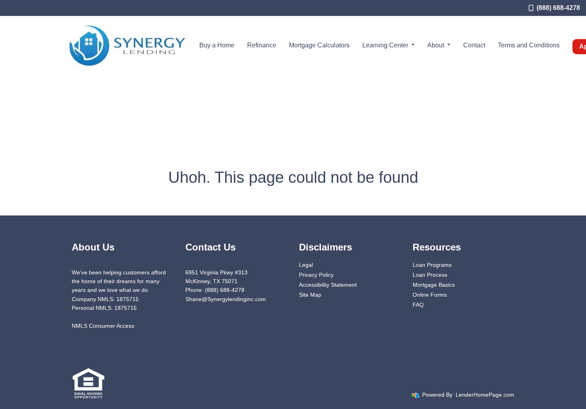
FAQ (418, 304)
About (436, 45)
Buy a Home (216, 45)
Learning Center (386, 45)
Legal (306, 265)
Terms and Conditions (529, 45)
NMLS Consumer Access (103, 326)
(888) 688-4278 (558, 7)
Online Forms (430, 295)
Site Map (310, 295)
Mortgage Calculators (319, 45)
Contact (474, 45)
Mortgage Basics (434, 285)
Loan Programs (432, 265)
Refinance (261, 45)
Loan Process (430, 275)
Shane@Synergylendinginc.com (225, 299)
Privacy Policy (316, 275)
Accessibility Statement (328, 285)
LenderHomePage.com (485, 394)
